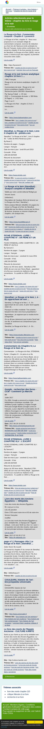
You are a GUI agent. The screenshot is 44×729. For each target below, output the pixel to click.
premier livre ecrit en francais (27, 70)
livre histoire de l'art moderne (15, 619)
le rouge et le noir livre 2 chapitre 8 (25, 178)
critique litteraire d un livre (18, 694)
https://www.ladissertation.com (20, 117)
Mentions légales (17, 705)
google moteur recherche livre (26, 433)
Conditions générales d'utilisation (19, 706)
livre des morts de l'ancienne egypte (22, 667)
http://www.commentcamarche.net (21, 426)
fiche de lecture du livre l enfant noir (26, 488)
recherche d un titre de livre (16, 431)
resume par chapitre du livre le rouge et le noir (22, 227)
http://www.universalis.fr (18, 614)
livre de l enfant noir (26, 182)
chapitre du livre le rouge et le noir (26, 68)
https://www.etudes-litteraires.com (21, 335)
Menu (38, 2)
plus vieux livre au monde (25, 340)
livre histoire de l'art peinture (26, 617)
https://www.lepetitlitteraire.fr (19, 222)
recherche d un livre (14, 435)
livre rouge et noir (9, 70)
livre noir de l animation (20, 342)
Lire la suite (8, 60)
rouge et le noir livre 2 (26, 291)
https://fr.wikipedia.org (17, 537)
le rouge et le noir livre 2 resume (25, 231)
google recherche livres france (25, 428)
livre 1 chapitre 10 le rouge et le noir (26, 120)
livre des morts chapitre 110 (18, 691)
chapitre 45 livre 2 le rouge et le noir (14, 490)
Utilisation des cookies (31, 707)
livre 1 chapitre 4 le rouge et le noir (16, 123)
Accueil (6, 705)
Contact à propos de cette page (16, 709)
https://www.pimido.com (17, 175)
